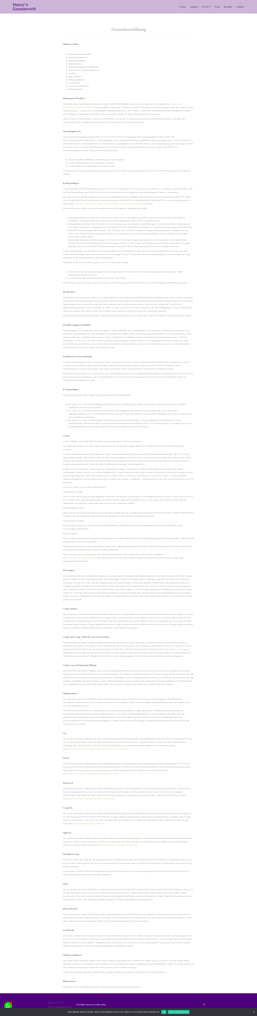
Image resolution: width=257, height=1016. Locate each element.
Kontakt (228, 6)
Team (217, 6)
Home (183, 6)
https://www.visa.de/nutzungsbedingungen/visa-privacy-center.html (97, 749)
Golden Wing (100, 1005)
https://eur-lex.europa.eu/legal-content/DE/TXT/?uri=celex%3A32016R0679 (108, 203)
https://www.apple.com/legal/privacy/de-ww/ (116, 845)
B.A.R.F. (206, 6)
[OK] (253, 1012)
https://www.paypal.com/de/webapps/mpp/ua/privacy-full (92, 773)
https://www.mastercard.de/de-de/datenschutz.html (90, 798)
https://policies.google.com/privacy (88, 823)
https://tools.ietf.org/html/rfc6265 (81, 558)
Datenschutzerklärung (178, 1012)
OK (164, 1012)
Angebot (194, 6)
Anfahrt (240, 6)
